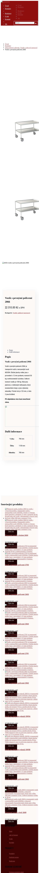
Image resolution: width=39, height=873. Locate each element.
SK (19, 18)
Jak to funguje (13, 835)
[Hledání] (36, 23)
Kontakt (20, 15)
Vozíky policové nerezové (21, 313)
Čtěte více (11, 531)
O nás (20, 13)
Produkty (21, 7)
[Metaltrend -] (5, 2)
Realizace (21, 11)
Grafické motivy (14, 857)
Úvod (19, 5)
